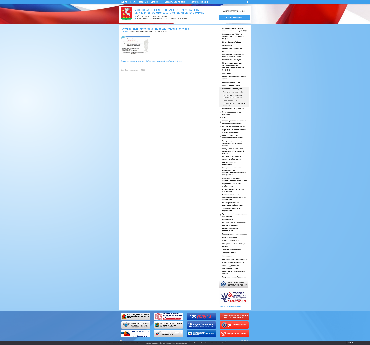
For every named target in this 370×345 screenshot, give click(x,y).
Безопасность (227, 219)
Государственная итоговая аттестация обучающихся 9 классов (233, 151)
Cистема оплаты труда (231, 82)
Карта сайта (227, 45)
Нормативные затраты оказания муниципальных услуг (234, 131)
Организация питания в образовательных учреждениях (234, 179)
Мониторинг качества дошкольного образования (232, 204)
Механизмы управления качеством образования (231, 158)
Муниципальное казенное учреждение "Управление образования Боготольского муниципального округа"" (170, 11)
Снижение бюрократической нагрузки (233, 272)
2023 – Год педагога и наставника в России (230, 267)
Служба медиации (229, 237)
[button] (247, 2)
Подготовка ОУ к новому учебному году (231, 185)
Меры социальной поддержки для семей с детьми (234, 224)
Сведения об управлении (148, 2)
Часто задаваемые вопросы (233, 262)
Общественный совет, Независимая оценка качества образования (234, 197)
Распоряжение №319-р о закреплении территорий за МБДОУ (233, 36)
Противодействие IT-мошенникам (230, 163)
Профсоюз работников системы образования (234, 215)
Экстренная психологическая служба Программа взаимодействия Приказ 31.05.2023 (151, 61)
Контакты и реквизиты (199, 2)
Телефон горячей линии (231, 249)
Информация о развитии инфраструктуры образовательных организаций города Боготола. (234, 171)
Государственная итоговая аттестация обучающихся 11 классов (233, 143)
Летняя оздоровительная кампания (232, 113)
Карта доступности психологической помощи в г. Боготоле (234, 103)
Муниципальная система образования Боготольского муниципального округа (233, 54)
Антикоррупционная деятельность (230, 229)
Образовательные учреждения (174, 2)
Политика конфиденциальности (231, 306)
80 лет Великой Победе (231, 42)
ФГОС (224, 118)
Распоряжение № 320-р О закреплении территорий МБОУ (234, 30)
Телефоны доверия (229, 253)
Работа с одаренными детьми (234, 126)
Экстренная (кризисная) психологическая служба (232, 96)
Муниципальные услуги (231, 60)
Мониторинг (227, 73)
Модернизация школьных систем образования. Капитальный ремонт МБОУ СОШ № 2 (233, 66)
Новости (133, 2)
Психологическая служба (232, 89)
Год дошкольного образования (234, 277)
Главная (124, 2)
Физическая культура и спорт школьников (233, 190)
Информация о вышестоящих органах (233, 245)
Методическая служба (231, 85)
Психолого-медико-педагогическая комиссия (232, 136)
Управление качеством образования (231, 209)
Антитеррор (227, 256)
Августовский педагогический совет (234, 78)
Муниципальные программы (233, 109)
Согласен (350, 342)
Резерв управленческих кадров (234, 234)
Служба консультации (231, 240)
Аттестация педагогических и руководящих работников (234, 122)
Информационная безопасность (234, 259)
